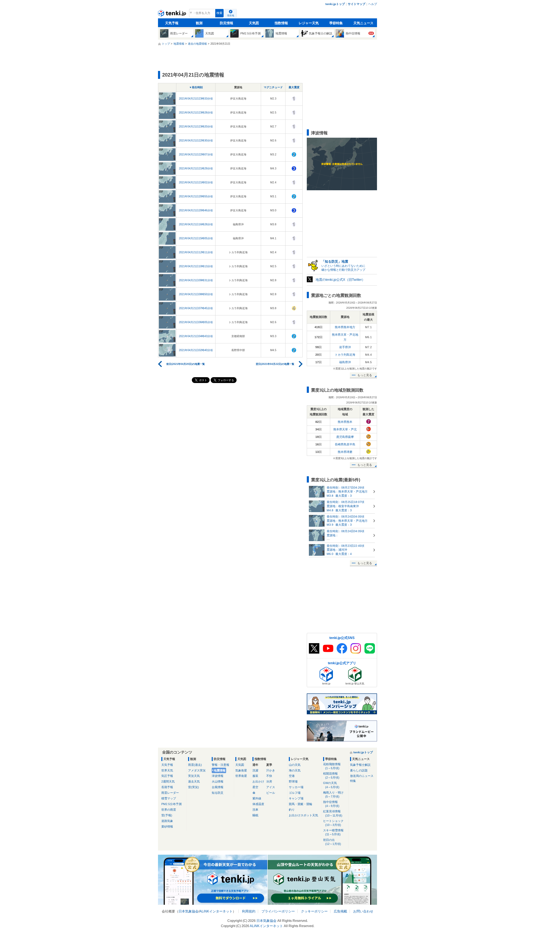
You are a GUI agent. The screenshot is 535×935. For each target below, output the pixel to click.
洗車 (255, 809)
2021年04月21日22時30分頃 (196, 140)
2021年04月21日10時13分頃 (196, 266)
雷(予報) (166, 815)
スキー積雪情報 (333, 832)
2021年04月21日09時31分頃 (196, 280)
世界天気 (167, 770)
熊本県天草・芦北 (345, 429)
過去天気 (194, 781)
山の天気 (295, 764)
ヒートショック (333, 823)
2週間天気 (168, 781)
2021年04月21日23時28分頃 (196, 112)
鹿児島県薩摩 (345, 437)
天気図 (254, 23)
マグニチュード (273, 87)
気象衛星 (241, 770)
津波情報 (217, 775)
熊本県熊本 (345, 421)
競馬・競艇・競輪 (300, 804)
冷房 (269, 781)
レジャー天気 (309, 23)
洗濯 (255, 770)
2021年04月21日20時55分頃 (196, 196)
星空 (255, 787)
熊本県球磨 (345, 452)
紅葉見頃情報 (332, 813)
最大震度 (294, 87)
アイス (270, 787)
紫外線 (256, 798)
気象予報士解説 (360, 764)
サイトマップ (356, 4)
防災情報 (226, 23)
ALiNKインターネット (216, 911)
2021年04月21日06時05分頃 (196, 322)
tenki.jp (172, 14)
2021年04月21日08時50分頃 (196, 294)
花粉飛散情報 (332, 766)
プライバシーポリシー (278, 911)
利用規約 (248, 911)
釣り (292, 809)
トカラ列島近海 (345, 354)
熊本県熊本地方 (345, 327)
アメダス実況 (197, 770)
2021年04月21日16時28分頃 (196, 224)
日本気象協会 (188, 911)
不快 (269, 775)
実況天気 (194, 775)
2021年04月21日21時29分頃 (196, 168)
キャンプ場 (296, 798)
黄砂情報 (167, 826)
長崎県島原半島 (345, 444)
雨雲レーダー (170, 792)
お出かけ (258, 781)
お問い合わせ (363, 911)
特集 (353, 781)
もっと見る (364, 375)
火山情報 (217, 781)
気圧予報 (167, 775)
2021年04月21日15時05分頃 (196, 238)
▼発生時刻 (196, 87)
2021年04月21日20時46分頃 (196, 210)
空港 (292, 775)
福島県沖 (345, 362)
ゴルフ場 (295, 792)
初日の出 (332, 842)
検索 (219, 13)
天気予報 (171, 23)
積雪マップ (168, 798)
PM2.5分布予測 (171, 804)
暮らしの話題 (359, 770)
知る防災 (217, 792)
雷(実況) (193, 787)
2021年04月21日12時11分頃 (196, 252)
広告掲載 (340, 911)
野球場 (293, 781)
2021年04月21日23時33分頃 (196, 98)
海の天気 (295, 770)
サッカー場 (296, 787)
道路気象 (167, 821)
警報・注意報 (220, 764)
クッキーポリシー (314, 911)
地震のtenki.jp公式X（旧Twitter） (340, 279)
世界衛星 (241, 775)
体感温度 (258, 804)
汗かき (270, 770)
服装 (255, 775)
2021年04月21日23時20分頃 (196, 126)
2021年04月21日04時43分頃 (196, 336)
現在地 (230, 15)
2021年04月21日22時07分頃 (196, 154)
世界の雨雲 (168, 809)
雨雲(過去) (195, 764)
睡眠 (255, 815)
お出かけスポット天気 (303, 815)
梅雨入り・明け (333, 794)
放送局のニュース (361, 775)
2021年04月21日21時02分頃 (196, 182)
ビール (270, 792)
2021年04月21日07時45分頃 (196, 308)
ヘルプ (372, 4)
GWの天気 (331, 785)
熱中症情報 (331, 804)
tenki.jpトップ (335, 4)
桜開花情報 (331, 775)
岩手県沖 (345, 347)
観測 (199, 23)
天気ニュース (363, 23)
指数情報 (281, 23)
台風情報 (217, 787)
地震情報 (219, 770)
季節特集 (336, 23)
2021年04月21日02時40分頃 (196, 350)
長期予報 (167, 787)
